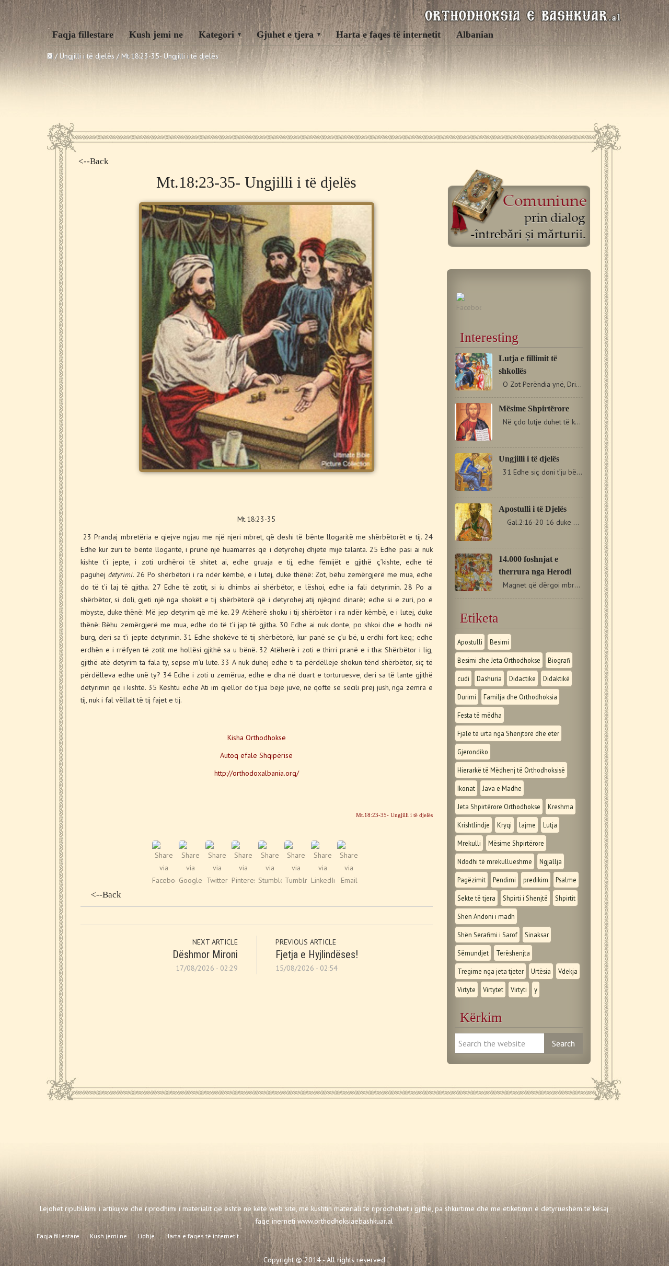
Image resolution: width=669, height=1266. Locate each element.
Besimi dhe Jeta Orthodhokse (498, 660)
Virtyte (466, 989)
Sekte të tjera (476, 898)
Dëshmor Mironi (205, 954)
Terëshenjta (513, 953)
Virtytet (493, 989)
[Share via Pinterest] (243, 880)
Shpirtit (565, 898)
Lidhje (146, 1236)
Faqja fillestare (82, 34)
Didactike (522, 678)
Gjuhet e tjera (285, 34)
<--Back (93, 161)
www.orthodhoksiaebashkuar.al (345, 1221)
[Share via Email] (349, 880)
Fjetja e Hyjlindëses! (316, 954)
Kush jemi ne (156, 34)
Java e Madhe (502, 788)
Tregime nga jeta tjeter (490, 971)
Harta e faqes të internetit (388, 34)
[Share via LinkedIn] (322, 880)
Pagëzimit (471, 880)
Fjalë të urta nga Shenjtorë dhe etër (508, 733)
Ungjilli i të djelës (529, 458)
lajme (527, 825)
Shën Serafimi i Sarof (487, 934)
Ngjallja (550, 861)
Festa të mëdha (479, 715)
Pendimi (504, 880)
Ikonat (466, 788)
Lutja (550, 825)
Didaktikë (556, 678)
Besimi (499, 642)
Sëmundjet (473, 953)
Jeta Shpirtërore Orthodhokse (498, 806)
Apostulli (469, 642)
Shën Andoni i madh (486, 916)
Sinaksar (537, 934)
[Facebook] (468, 307)
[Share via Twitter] (217, 880)
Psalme (566, 880)
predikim (535, 880)
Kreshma (560, 806)
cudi (463, 678)
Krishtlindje (473, 825)
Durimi (466, 697)
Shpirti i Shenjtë (525, 898)
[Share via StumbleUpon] (270, 880)
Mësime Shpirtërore (534, 408)
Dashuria (489, 678)
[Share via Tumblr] (296, 880)
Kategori (216, 34)
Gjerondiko (472, 751)
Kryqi (504, 825)
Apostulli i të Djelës (533, 508)
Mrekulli (469, 843)
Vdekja (568, 971)
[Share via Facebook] (164, 880)
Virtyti (519, 989)
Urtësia (541, 971)
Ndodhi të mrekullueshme (494, 861)
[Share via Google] (190, 880)
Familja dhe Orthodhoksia (520, 697)
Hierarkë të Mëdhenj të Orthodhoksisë (511, 770)
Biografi (559, 660)
